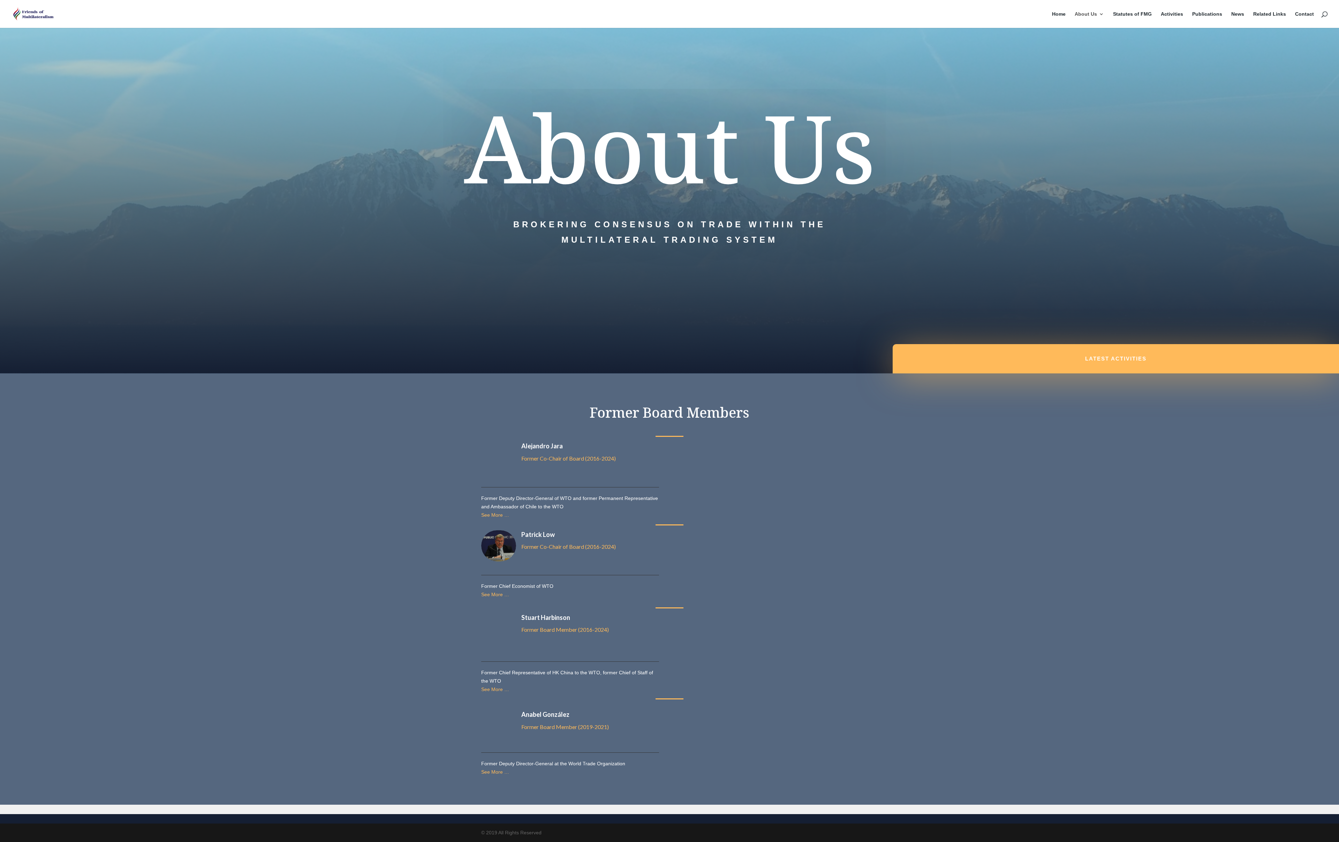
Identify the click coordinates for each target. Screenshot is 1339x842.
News (1237, 14)
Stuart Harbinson (545, 617)
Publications (1207, 14)
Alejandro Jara (542, 446)
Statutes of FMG (1132, 14)
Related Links (1269, 14)
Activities (1172, 14)
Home (1059, 14)
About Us (1086, 14)
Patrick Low (538, 534)
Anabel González (545, 714)
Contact (1304, 14)
